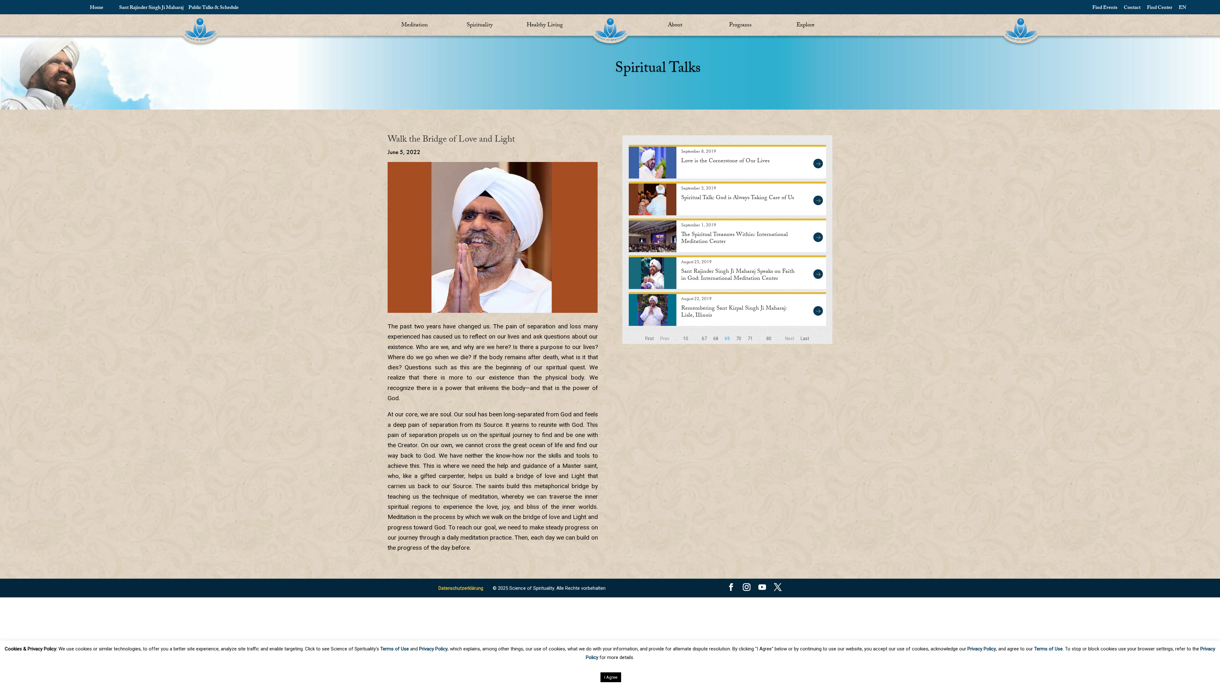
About (675, 25)
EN (1182, 8)
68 (715, 338)
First (649, 338)
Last (805, 338)
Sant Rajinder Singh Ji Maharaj (151, 8)
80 (768, 338)
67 (704, 338)
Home (96, 8)
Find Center (1159, 8)
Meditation (414, 25)
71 (750, 338)
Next (789, 338)
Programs (740, 25)
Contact (1132, 8)
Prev (664, 338)
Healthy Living (545, 25)
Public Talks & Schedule (213, 8)
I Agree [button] (610, 677)
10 (685, 338)
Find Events (1104, 8)
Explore (805, 25)
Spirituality (480, 25)
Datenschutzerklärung (460, 588)
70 (738, 338)
